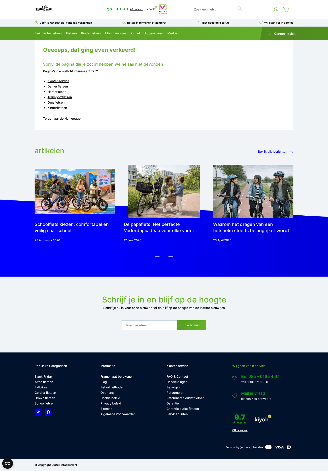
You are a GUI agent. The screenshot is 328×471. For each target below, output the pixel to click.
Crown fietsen (45, 398)
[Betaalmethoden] (268, 448)
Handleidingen (176, 382)
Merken (173, 33)
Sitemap (106, 409)
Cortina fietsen (45, 392)
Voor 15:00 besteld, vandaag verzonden (66, 22)
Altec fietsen (44, 382)
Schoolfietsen (44, 403)
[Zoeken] (239, 9)
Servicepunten (177, 414)
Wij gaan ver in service (278, 22)
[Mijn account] (275, 10)
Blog (103, 382)
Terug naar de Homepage (62, 118)
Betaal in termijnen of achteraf (146, 22)
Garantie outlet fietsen (182, 409)
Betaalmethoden (112, 387)
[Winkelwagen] (286, 10)
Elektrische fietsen (48, 33)
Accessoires (154, 33)
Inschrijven (191, 325)
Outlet (135, 33)
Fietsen (71, 33)
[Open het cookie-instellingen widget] (7, 463)
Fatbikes (41, 387)
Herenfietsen (57, 92)
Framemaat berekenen (116, 376)
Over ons (107, 392)
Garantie (172, 403)
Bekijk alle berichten (272, 151)
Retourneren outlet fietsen (185, 398)
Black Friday (44, 376)
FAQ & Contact (177, 376)
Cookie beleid (110, 398)
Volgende (171, 257)
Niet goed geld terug (215, 22)
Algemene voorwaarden (117, 414)
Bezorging (173, 387)
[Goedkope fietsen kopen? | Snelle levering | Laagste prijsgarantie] (44, 11)
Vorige (157, 257)
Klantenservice (284, 33)
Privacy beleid (110, 403)
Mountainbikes (116, 33)
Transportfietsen (60, 97)
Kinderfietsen (91, 33)
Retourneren (175, 392)
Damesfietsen (58, 86)
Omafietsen (56, 102)
